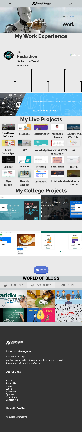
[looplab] (61, 207)
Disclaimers (12, 397)
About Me (11, 383)
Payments (11, 392)
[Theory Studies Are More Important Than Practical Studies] (41, 315)
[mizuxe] (20, 207)
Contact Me (12, 400)
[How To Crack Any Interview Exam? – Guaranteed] (68, 297)
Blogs (9, 386)
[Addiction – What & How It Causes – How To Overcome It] (13, 299)
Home (9, 381)
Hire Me (43, 269)
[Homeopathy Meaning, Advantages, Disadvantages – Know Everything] (41, 299)
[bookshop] (61, 243)
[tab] (13, 285)
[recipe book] (20, 243)
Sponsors (10, 394)
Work (9, 389)
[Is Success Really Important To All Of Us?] (68, 313)
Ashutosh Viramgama (16, 417)
